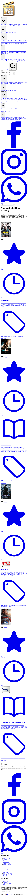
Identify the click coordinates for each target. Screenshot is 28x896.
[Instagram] (14, 824)
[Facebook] (14, 797)
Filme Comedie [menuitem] (19, 51)
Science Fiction (6, 863)
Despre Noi (5, 881)
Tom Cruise (5, 872)
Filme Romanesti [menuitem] (12, 51)
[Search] (13, 204)
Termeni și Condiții (7, 883)
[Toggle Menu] (2, 71)
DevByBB (9, 894)
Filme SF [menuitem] (12, 52)
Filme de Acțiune (7, 858)
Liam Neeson (6, 875)
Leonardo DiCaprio (7, 874)
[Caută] (13, 72)
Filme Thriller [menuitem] (7, 52)
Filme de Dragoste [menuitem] (4, 51)
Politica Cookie (6, 884)
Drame (4, 860)
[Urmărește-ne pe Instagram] (14, 175)
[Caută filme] (1, 71)
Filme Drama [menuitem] (17, 52)
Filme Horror (6, 862)
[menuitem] (2, 24)
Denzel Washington (7, 873)
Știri (1, 102)
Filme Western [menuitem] (7, 53)
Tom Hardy (5, 869)
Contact (7, 69)
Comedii (5, 859)
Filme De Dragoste (7, 864)
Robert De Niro (6, 871)
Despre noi (3, 69)
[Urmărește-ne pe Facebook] (14, 148)
